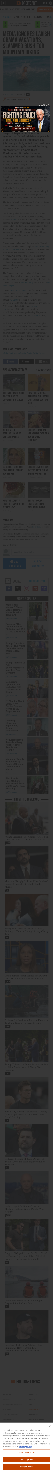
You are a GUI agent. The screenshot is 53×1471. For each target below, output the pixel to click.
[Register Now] (25, 117)
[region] (26, 1446)
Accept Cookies (26, 1466)
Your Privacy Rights (26, 1452)
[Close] (49, 1426)
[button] (26, 735)
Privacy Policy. (25, 1446)
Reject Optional (27, 1459)
